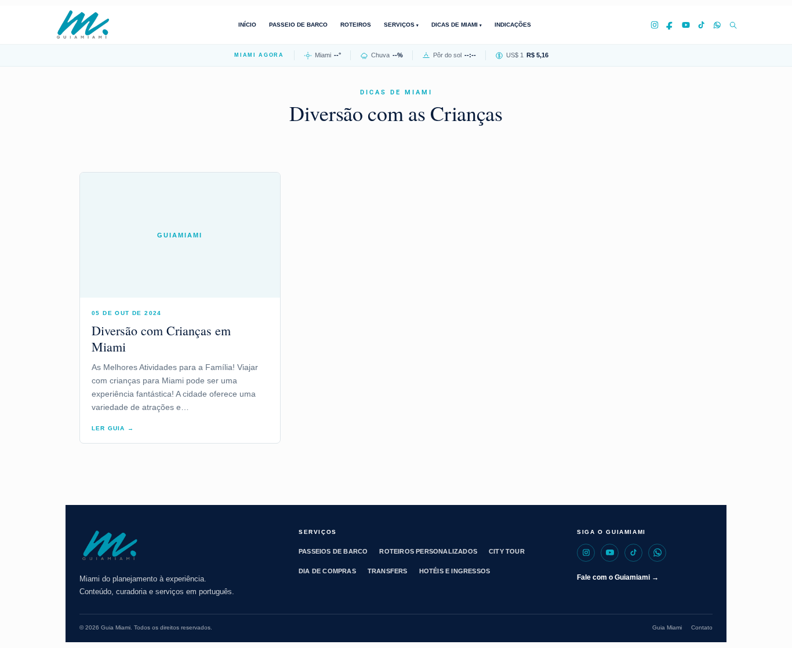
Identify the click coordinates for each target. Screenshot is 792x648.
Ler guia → (113, 428)
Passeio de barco (298, 24)
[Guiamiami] (93, 25)
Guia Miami (667, 627)
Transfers (388, 571)
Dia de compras (327, 571)
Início (247, 24)
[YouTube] (686, 25)
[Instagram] (654, 25)
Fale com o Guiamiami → (618, 577)
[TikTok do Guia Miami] (633, 553)
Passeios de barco (333, 551)
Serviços (400, 24)
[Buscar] (733, 25)
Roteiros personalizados (428, 551)
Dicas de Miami (455, 24)
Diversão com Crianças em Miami (161, 338)
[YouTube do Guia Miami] (610, 553)
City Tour (507, 551)
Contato (702, 627)
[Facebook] (670, 25)
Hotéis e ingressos (455, 571)
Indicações (513, 24)
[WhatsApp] (717, 25)
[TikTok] (701, 25)
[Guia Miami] (176, 546)
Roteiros (355, 24)
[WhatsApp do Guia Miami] (657, 553)
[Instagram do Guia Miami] (586, 553)
